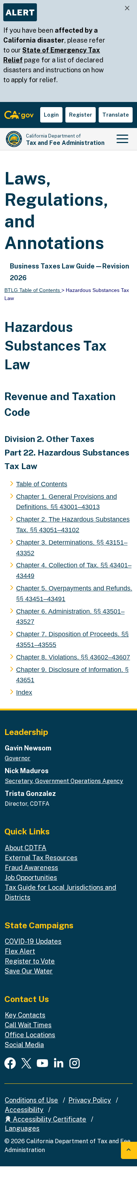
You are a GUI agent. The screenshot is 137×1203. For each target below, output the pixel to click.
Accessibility (24, 1110)
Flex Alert (20, 951)
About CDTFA (25, 848)
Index (24, 692)
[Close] (127, 8)
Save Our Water (29, 971)
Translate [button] (115, 114)
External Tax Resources (41, 858)
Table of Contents (41, 484)
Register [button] (80, 114)
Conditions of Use (31, 1100)
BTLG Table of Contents (32, 290)
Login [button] (51, 114)
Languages (22, 1128)
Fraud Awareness (31, 867)
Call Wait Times (28, 1025)
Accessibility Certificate (48, 1119)
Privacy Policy (89, 1100)
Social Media (24, 1045)
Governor (17, 758)
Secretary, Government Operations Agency (64, 781)
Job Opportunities (31, 877)
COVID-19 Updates (33, 941)
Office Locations (30, 1035)
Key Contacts (25, 1015)
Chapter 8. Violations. (73, 657)
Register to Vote (30, 961)
